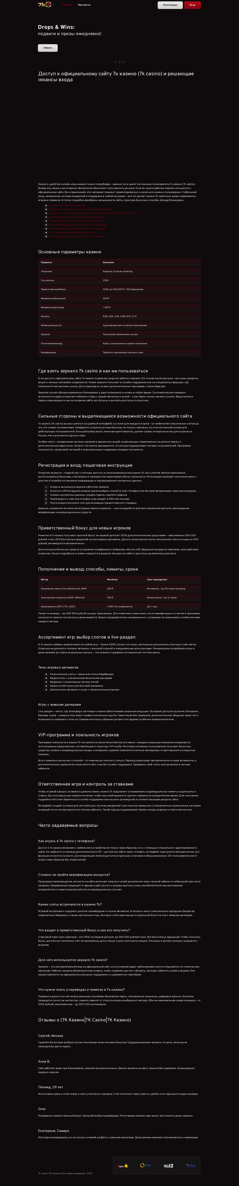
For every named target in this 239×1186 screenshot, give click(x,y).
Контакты (84, 5)
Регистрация (170, 5)
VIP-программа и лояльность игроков (72, 232)
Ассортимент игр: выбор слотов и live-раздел (77, 228)
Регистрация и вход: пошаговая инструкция (77, 217)
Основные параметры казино (68, 205)
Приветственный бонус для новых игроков (76, 221)
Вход (192, 5)
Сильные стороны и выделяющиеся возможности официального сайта (93, 213)
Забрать (47, 48)
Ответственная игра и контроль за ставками (77, 236)
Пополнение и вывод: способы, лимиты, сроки (78, 225)
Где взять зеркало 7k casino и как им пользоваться (81, 209)
